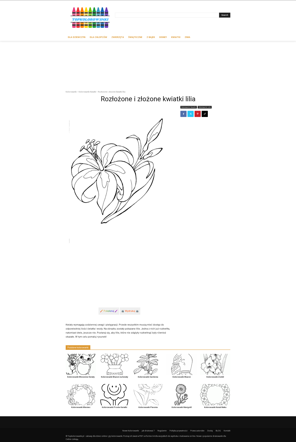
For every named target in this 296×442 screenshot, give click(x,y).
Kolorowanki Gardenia (148, 377)
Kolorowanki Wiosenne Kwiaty (81, 377)
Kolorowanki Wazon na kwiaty (114, 377)
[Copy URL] (205, 114)
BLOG (218, 430)
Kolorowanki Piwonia (148, 407)
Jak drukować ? (148, 430)
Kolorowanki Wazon (182, 377)
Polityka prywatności (178, 430)
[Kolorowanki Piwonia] (148, 394)
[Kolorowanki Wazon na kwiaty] (114, 364)
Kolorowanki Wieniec (80, 407)
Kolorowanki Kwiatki (87, 91)
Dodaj (210, 430)
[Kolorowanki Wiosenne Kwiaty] (81, 364)
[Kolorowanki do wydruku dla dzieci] (90, 18)
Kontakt (227, 430)
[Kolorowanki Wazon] (181, 364)
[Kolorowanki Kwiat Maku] (215, 394)
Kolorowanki (71, 91)
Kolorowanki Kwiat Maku (215, 407)
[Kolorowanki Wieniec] (81, 394)
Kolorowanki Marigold (182, 407)
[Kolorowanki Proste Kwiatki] (114, 394)
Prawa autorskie (197, 430)
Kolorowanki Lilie (205, 107)
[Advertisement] (148, 64)
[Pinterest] (198, 114)
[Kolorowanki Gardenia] (148, 364)
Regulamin (162, 430)
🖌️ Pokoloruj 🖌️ (109, 310)
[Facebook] (183, 114)
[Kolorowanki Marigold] (181, 394)
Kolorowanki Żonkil (215, 377)
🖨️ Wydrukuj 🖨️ (130, 310)
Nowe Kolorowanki (130, 430)
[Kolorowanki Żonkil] (215, 364)
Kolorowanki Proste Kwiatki (114, 407)
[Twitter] (190, 114)
